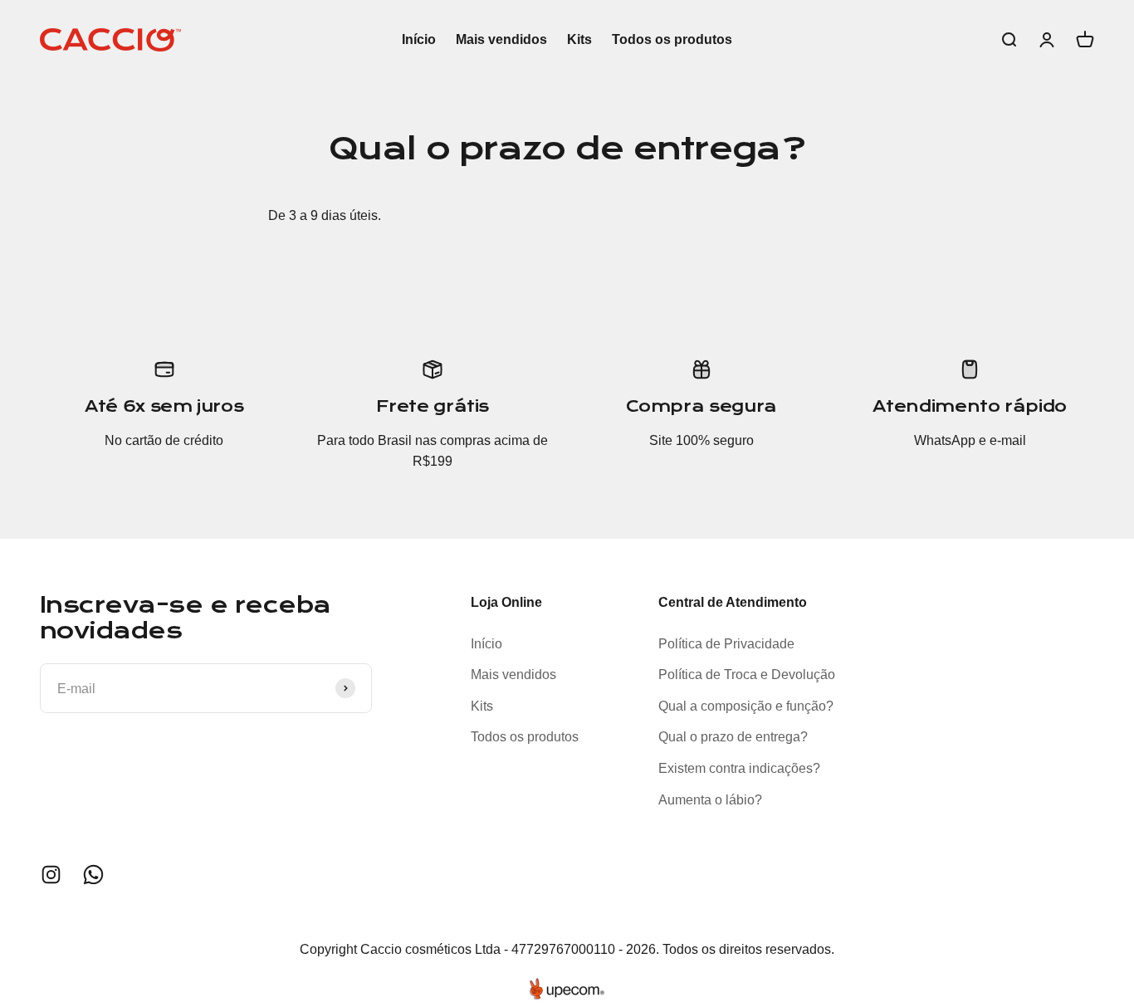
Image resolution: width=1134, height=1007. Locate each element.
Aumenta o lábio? (710, 800)
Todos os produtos (672, 39)
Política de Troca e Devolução (746, 674)
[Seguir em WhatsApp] (93, 874)
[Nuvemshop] (567, 988)
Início (419, 39)
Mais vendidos (501, 39)
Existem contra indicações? (739, 768)
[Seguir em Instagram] (51, 874)
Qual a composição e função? (745, 706)
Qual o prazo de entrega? (733, 737)
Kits (579, 39)
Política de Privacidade (726, 644)
